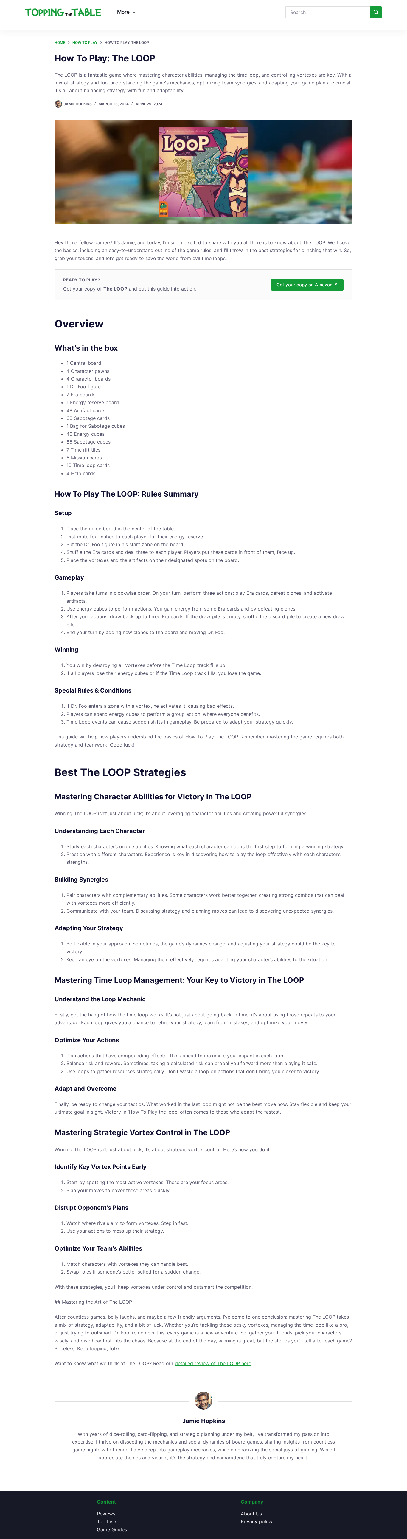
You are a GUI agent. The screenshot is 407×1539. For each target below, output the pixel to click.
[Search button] (376, 12)
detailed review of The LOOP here (213, 1363)
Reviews (106, 1514)
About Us (251, 1514)
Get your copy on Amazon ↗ (307, 285)
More (123, 12)
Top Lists (107, 1521)
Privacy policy (257, 1521)
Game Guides (112, 1529)
